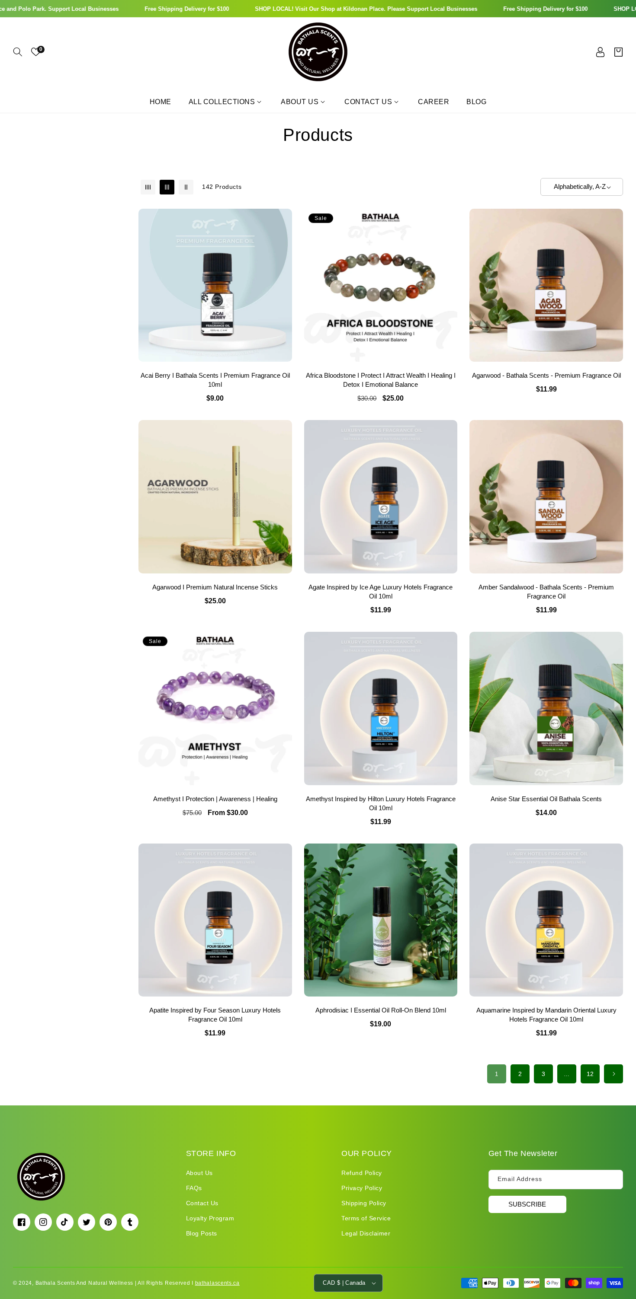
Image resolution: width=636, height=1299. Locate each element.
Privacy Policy (361, 1187)
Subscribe (527, 1203)
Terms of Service (366, 1218)
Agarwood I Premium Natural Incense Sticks (215, 587)
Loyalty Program (210, 1218)
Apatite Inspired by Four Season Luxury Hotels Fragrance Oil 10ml (215, 1014)
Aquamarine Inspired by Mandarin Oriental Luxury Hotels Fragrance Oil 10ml (546, 1014)
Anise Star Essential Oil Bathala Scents (546, 798)
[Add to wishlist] (284, 221)
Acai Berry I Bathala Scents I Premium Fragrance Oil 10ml (215, 380)
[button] (17, 52)
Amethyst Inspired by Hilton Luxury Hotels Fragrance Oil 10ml (381, 803)
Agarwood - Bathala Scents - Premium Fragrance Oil (546, 375)
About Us (199, 1172)
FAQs (194, 1187)
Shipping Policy (363, 1202)
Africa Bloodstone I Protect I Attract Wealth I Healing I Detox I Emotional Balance (381, 380)
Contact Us (202, 1202)
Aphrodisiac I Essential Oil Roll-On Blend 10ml (380, 1010)
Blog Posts (201, 1233)
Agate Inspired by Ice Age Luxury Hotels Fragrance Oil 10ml (380, 591)
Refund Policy (361, 1172)
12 (590, 1073)
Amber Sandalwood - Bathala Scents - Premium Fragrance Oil (546, 591)
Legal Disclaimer (365, 1233)
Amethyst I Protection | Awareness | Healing (215, 798)
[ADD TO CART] (284, 258)
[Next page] (613, 1073)
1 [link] (496, 1074)
